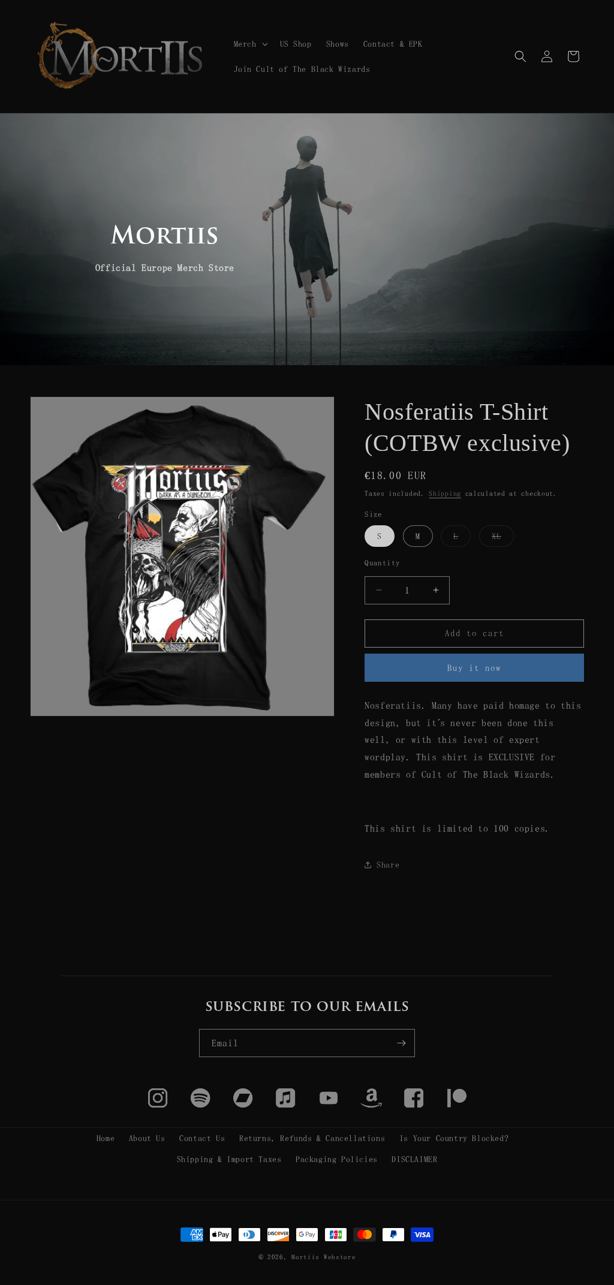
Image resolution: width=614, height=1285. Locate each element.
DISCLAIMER (414, 1159)
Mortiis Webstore (323, 1257)
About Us (147, 1138)
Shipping (445, 493)
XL (503, 539)
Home (106, 1138)
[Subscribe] (401, 1043)
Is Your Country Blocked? (453, 1138)
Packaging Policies (337, 1159)
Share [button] (388, 864)
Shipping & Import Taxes (229, 1159)
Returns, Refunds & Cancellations (312, 1138)
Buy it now (474, 667)
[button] (250, 43)
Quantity (382, 563)
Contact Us (202, 1138)
